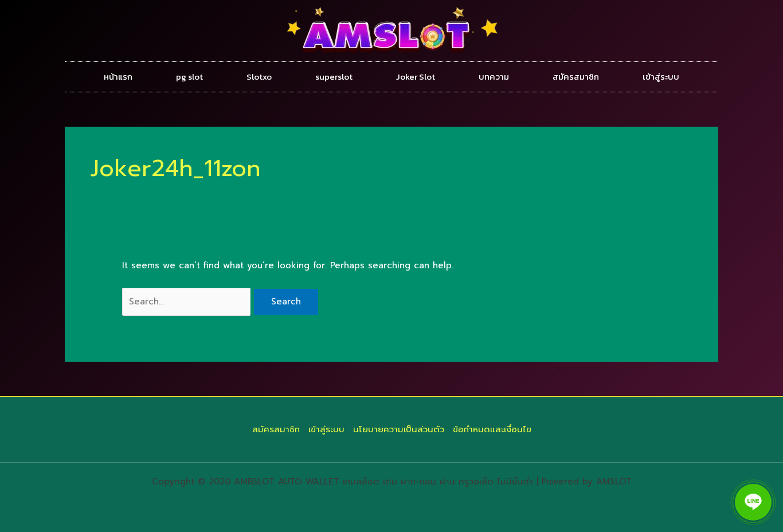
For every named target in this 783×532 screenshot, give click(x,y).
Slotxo (259, 76)
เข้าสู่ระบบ (661, 76)
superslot (334, 76)
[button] (753, 502)
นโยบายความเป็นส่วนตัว (398, 429)
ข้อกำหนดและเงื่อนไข (492, 429)
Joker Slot (415, 76)
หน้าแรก (118, 76)
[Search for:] (188, 301)
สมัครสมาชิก (576, 76)
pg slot (189, 76)
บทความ (494, 76)
